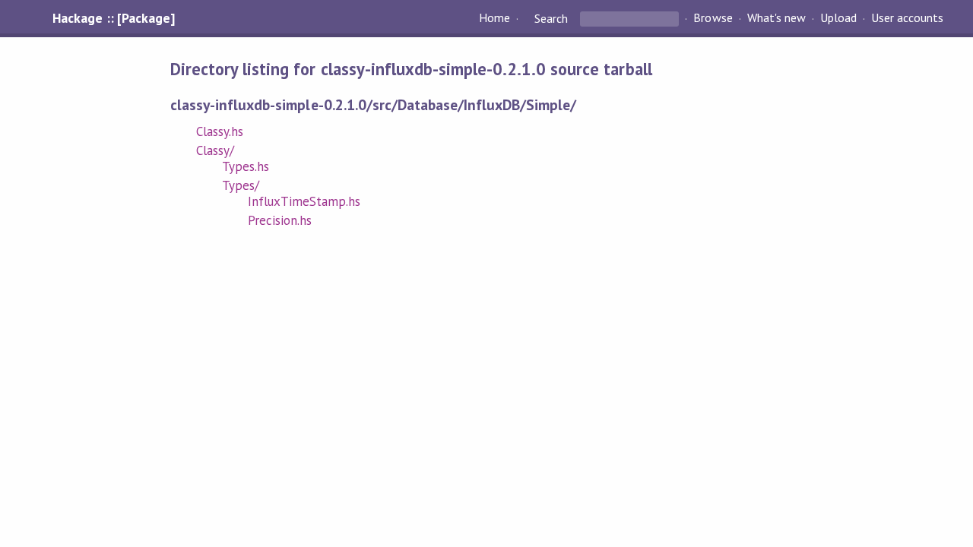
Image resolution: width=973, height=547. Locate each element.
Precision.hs (280, 220)
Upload (838, 18)
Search (551, 18)
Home (494, 18)
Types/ (240, 185)
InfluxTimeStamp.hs (304, 201)
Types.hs (245, 166)
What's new (776, 18)
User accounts (907, 18)
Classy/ (215, 150)
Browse (712, 18)
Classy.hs (219, 131)
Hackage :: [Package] (113, 18)
